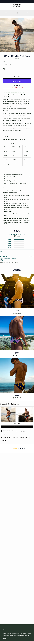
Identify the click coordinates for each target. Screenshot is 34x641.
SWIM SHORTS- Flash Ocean (10, 431)
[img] (3, 256)
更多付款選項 (17, 85)
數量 (4, 69)
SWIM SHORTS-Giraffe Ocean (10, 437)
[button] (9, 239)
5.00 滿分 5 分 (21, 234)
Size (4, 61)
